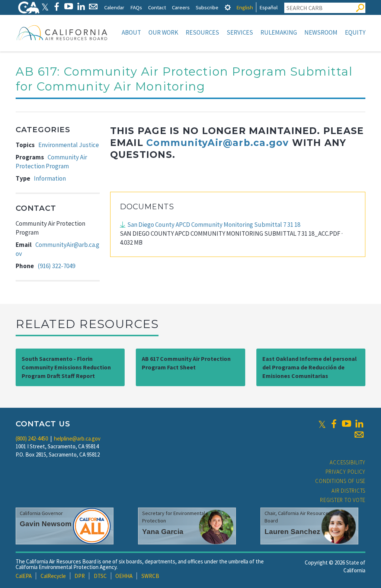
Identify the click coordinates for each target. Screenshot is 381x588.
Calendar (114, 7)
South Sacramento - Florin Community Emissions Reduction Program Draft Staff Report (66, 367)
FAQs (136, 7)
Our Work (163, 32)
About (131, 32)
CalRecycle (53, 575)
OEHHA (123, 575)
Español (268, 7)
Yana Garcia (162, 531)
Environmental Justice (68, 145)
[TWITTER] (45, 6)
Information (50, 178)
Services (240, 32)
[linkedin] (359, 424)
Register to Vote (342, 499)
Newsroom (320, 32)
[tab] (227, 7)
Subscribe (207, 7)
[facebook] (334, 424)
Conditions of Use (340, 480)
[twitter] (322, 424)
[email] (359, 434)
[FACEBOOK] (56, 6)
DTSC (100, 575)
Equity (355, 32)
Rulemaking (278, 32)
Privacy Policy (346, 471)
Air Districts (348, 490)
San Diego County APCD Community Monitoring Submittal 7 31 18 (213, 224)
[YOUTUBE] (68, 6)
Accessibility (347, 462)
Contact (157, 7)
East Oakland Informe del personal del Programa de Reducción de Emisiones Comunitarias (309, 367)
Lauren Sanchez (292, 531)
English (244, 7)
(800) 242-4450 (32, 438)
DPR (79, 575)
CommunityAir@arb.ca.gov (217, 142)
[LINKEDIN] (81, 6)
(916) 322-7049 (56, 266)
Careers (181, 7)
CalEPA (24, 575)
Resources (202, 32)
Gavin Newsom (45, 524)
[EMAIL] (93, 6)
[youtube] (346, 424)
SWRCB (150, 575)
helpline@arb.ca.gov (77, 438)
